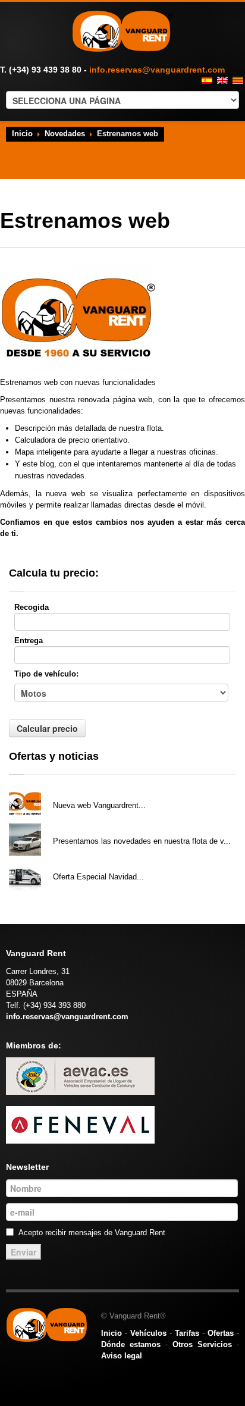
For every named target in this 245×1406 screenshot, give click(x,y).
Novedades (65, 133)
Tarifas (187, 1333)
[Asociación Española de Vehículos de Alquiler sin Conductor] (80, 1075)
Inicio (22, 133)
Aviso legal (121, 1355)
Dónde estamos (131, 1344)
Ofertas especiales (86, 861)
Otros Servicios (202, 1344)
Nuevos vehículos (85, 826)
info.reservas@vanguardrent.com (157, 69)
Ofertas (221, 1333)
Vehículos (148, 1333)
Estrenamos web (83, 790)
